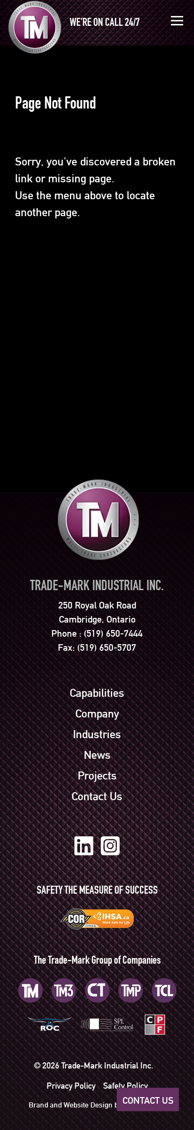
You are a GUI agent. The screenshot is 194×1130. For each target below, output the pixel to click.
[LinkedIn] (83, 846)
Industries (97, 734)
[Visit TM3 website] (64, 990)
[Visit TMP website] (131, 990)
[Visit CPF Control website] (155, 1023)
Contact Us (97, 796)
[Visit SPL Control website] (107, 1023)
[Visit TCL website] (164, 990)
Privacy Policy (71, 1085)
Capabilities (97, 693)
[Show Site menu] (177, 20)
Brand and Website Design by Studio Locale (97, 1104)
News (97, 755)
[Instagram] (110, 846)
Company (97, 714)
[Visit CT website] (97, 990)
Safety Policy (125, 1085)
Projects (97, 776)
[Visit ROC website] (49, 1023)
